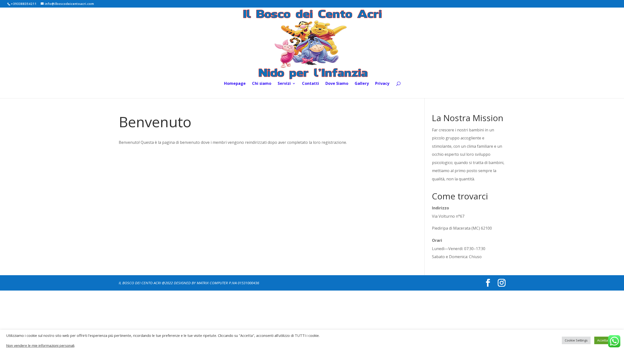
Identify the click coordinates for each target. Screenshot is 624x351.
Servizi (284, 84)
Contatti (310, 84)
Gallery (362, 84)
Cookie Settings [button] (576, 340)
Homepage (235, 84)
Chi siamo (261, 84)
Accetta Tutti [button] (606, 340)
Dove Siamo (336, 84)
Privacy (382, 84)
